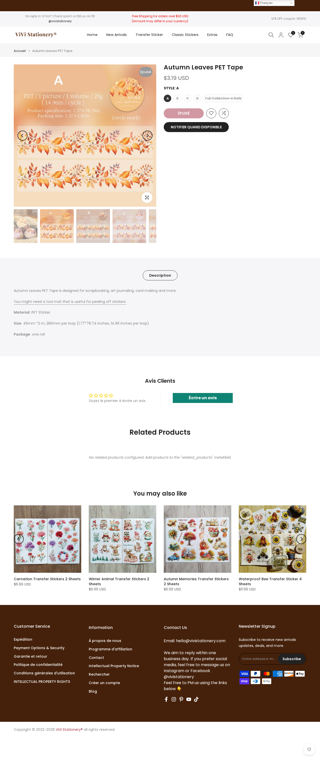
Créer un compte (104, 683)
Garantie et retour (30, 656)
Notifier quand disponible (196, 126)
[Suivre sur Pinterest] (181, 699)
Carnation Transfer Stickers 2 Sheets (47, 578)
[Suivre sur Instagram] (173, 699)
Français (266, 3)
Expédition (23, 639)
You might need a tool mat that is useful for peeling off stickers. (70, 301)
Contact (96, 657)
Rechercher (99, 674)
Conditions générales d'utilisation (44, 673)
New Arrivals (116, 34)
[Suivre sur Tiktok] (196, 699)
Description (160, 275)
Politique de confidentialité (38, 664)
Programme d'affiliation (110, 649)
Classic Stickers (185, 34)
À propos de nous (105, 640)
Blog (93, 691)
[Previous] (23, 136)
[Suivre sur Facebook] (166, 699)
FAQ (229, 34)
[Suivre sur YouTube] (188, 699)
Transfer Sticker (149, 34)
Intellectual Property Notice (114, 666)
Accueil (20, 50)
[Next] (147, 136)
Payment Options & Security (39, 648)
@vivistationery (60, 21)
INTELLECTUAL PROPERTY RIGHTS (42, 681)
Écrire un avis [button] (203, 398)
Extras (212, 34)
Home (92, 34)
